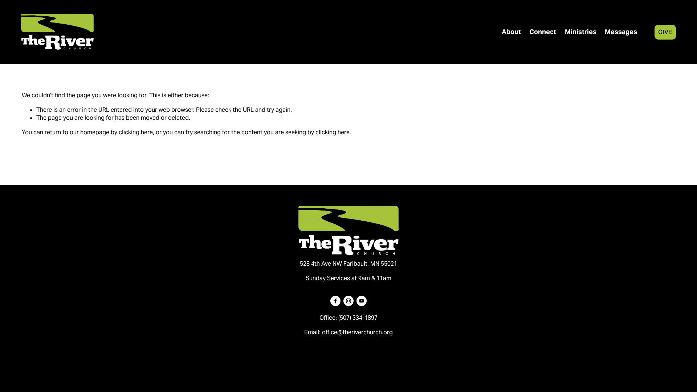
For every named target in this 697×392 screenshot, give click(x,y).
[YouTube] (361, 301)
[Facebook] (335, 301)
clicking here (136, 132)
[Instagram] (348, 301)
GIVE (665, 32)
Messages (621, 32)
